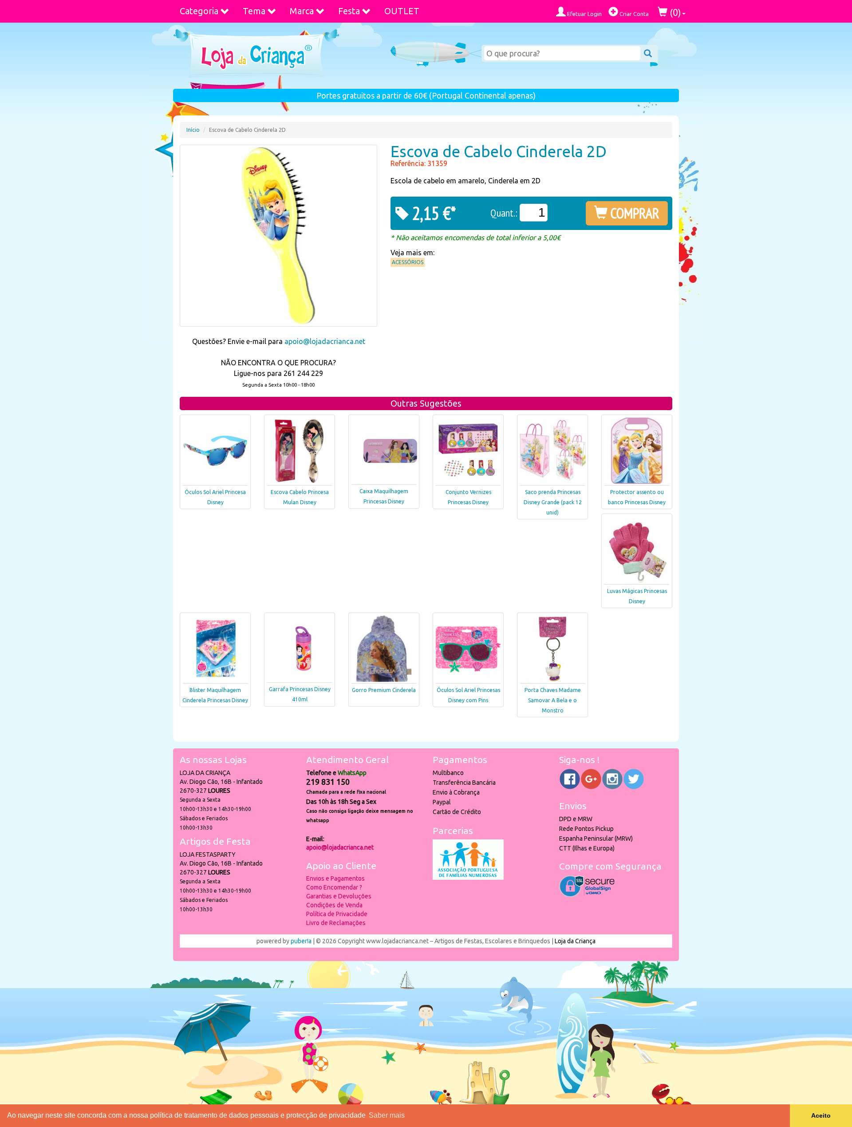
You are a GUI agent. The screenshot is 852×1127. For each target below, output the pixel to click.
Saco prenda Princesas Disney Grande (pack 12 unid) (553, 502)
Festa (349, 11)
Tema (254, 11)
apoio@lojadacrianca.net (324, 341)
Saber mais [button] (387, 1115)
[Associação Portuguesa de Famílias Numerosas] (468, 877)
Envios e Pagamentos (335, 878)
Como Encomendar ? (334, 887)
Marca (302, 11)
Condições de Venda (334, 905)
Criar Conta (633, 14)
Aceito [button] (821, 1115)
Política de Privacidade (336, 913)
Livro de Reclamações (336, 922)
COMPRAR (633, 213)
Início (193, 130)
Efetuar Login (584, 14)
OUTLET (401, 11)
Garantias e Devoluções (338, 896)
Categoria (199, 11)
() (674, 12)
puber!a (301, 941)
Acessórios (407, 262)
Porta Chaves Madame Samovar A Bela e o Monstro (553, 700)
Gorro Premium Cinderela (384, 690)
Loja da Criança (575, 941)
